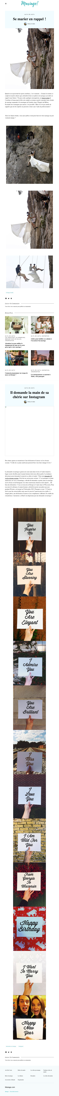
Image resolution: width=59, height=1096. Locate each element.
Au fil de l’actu (8, 1070)
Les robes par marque (35, 1070)
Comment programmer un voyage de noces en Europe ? (16, 374)
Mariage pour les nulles (13, 339)
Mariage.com (10, 1087)
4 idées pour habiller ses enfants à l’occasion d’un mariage (41, 340)
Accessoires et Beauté (10, 1079)
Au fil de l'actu (29, 14)
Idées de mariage (9, 1076)
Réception (33, 1076)
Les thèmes (20, 1076)
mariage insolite (9, 292)
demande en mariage (11, 1046)
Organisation (9, 340)
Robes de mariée (21, 1070)
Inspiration (45, 336)
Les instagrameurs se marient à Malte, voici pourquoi (40, 375)
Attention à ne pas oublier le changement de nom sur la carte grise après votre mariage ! (15, 345)
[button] (6, 4)
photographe (46, 98)
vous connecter (14, 306)
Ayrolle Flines (31, 23)
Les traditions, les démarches (15, 337)
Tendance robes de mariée (47, 1071)
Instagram (21, 1046)
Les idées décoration (48, 1076)
